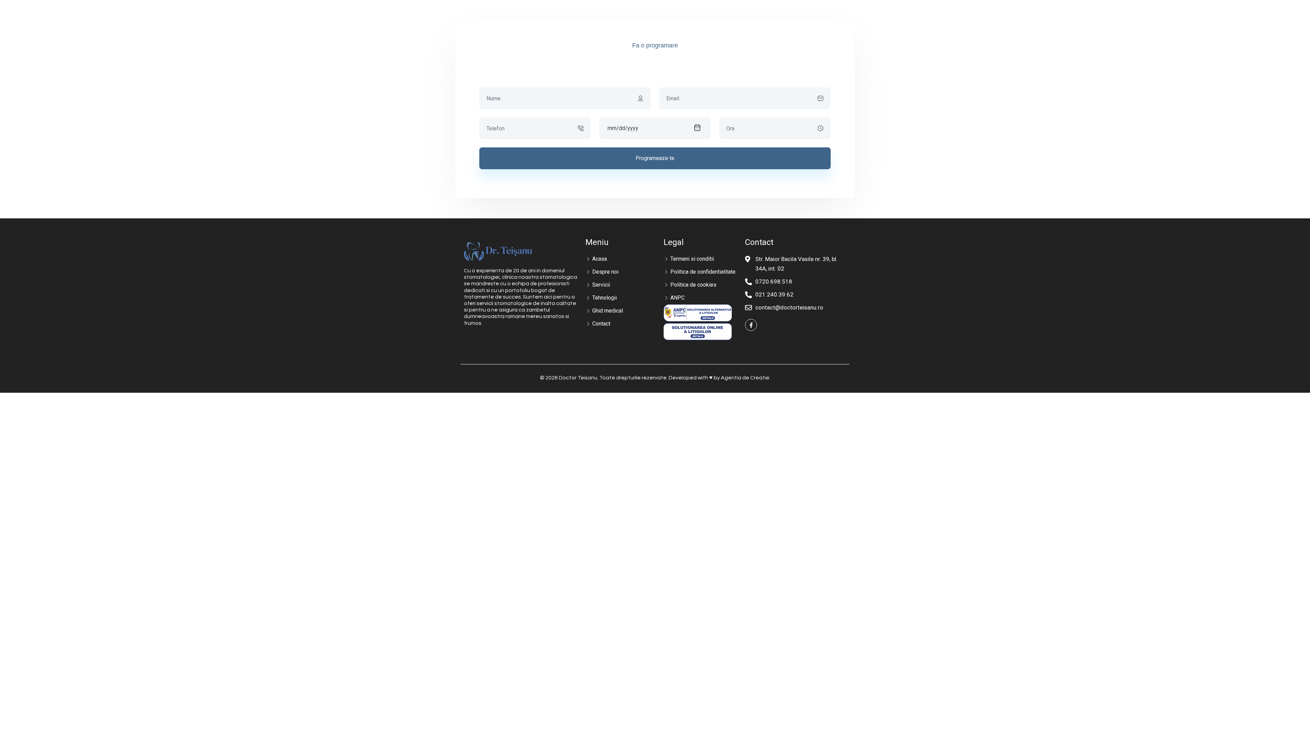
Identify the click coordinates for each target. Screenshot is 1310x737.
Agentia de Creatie (745, 377)
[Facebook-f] (751, 325)
